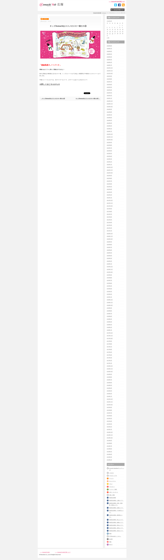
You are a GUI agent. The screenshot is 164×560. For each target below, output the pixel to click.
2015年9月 (109, 407)
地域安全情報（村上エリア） (116, 519)
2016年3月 (109, 390)
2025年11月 (110, 70)
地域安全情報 (112, 497)
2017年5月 (109, 352)
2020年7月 (109, 247)
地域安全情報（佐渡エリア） (116, 507)
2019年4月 (109, 288)
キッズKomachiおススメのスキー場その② (53, 98)
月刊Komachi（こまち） (115, 536)
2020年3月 (109, 258)
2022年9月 (109, 175)
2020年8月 (109, 244)
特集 (110, 541)
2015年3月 (109, 424)
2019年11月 (110, 269)
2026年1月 (109, 65)
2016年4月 (109, 388)
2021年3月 (109, 225)
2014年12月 (110, 432)
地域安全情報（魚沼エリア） (116, 530)
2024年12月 (110, 101)
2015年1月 (109, 429)
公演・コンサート (113, 492)
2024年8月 (109, 112)
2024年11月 (110, 103)
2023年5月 (109, 153)
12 (112, 29)
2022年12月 (110, 167)
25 (110, 33)
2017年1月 (109, 363)
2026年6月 (109, 51)
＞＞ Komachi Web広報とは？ (117, 1)
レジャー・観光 (113, 489)
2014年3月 (109, 457)
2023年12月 (110, 134)
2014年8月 (109, 443)
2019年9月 (109, 274)
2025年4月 (109, 89)
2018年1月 (109, 330)
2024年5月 (109, 120)
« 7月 (108, 37)
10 (107, 29)
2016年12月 (110, 365)
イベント (104, 12)
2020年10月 (110, 239)
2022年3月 (109, 192)
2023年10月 (110, 139)
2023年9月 (109, 142)
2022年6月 (109, 183)
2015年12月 (110, 399)
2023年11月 (110, 136)
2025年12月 (110, 67)
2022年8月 (109, 178)
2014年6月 (109, 448)
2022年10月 (110, 172)
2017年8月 (109, 343)
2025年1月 (109, 98)
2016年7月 (109, 379)
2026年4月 (109, 56)
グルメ (110, 483)
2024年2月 (109, 128)
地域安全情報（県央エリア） (116, 525)
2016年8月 (109, 377)
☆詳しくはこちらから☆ (49, 84)
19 (112, 31)
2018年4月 (109, 321)
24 (107, 33)
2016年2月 (109, 393)
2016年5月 (109, 385)
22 (120, 31)
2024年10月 (110, 106)
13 (115, 29)
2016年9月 (109, 374)
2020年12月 (110, 233)
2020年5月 (109, 252)
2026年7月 (109, 48)
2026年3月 (109, 59)
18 (110, 31)
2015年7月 (109, 412)
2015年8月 (109, 410)
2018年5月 (109, 319)
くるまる (111, 472)
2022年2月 (109, 194)
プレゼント (112, 486)
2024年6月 (109, 117)
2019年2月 (109, 294)
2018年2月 (109, 327)
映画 (110, 533)
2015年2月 (109, 426)
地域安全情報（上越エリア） (116, 500)
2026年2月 (109, 62)
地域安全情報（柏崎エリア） (116, 522)
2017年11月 (110, 335)
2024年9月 (109, 109)
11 (110, 29)
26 (112, 33)
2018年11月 (110, 302)
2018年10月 (110, 305)
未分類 (110, 539)
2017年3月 (109, 357)
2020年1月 (109, 263)
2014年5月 (109, 451)
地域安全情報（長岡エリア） (116, 528)
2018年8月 (109, 310)
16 (122, 29)
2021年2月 (109, 228)
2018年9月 (109, 308)
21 (117, 31)
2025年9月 (109, 76)
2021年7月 (109, 214)
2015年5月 (109, 418)
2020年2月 (109, 261)
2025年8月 (109, 79)
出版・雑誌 (112, 494)
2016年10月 (110, 371)
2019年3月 (109, 291)
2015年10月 (110, 404)
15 (120, 29)
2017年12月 (110, 332)
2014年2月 (109, 459)
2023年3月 (109, 159)
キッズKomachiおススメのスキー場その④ (88, 98)
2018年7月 (109, 313)
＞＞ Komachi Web (45, 552)
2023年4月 (109, 156)
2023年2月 (109, 161)
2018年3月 (109, 324)
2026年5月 (109, 54)
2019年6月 (109, 283)
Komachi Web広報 (97, 12)
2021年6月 (109, 216)
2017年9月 (109, 341)
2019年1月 (109, 297)
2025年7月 (109, 81)
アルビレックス (113, 475)
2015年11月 (110, 401)
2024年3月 (109, 125)
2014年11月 (110, 435)
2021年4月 (109, 222)
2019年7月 (109, 280)
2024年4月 (109, 123)
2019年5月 (109, 285)
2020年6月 (109, 250)
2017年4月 (109, 354)
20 (115, 31)
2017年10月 (110, 338)
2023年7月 (109, 148)
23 (122, 31)
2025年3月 (109, 92)
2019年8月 (109, 277)
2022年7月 (109, 181)
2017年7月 (109, 346)
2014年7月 (109, 446)
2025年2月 (109, 95)
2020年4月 (109, 255)
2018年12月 (110, 299)
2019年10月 (110, 272)
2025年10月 (110, 73)
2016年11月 (110, 368)
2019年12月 (110, 266)
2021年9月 (109, 208)
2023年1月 (109, 164)
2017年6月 (109, 349)
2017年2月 (109, 360)
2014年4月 (109, 454)
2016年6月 (109, 382)
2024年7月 (109, 114)
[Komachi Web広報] (51, 6)
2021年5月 (109, 219)
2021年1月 (109, 230)
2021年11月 (110, 203)
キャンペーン (112, 481)
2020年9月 (109, 241)
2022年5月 (109, 186)
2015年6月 (109, 415)
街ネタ (110, 544)
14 (117, 29)
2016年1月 (109, 396)
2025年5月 (109, 87)
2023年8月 (109, 145)
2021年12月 (110, 200)
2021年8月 (109, 211)
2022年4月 (109, 189)
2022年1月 (109, 197)
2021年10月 (110, 205)
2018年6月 (109, 316)
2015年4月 (109, 421)
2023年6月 (109, 150)
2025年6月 (109, 84)
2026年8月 (109, 45)
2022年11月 (110, 170)
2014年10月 (110, 437)
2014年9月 (109, 440)
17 (107, 31)
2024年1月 (109, 131)
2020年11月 (110, 236)
